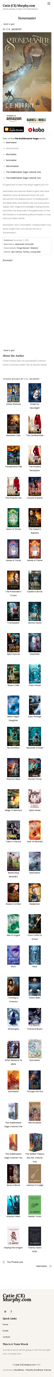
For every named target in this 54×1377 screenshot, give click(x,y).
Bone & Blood (13, 1185)
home (5, 1324)
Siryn (13, 966)
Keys (34, 966)
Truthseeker (13, 622)
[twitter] (5, 1311)
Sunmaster (13, 1091)
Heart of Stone (13, 529)
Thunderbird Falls (13, 466)
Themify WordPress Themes (38, 1370)
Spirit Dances (13, 654)
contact (6, 1337)
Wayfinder (35, 654)
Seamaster (34, 872)
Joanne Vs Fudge (34, 1185)
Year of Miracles (35, 841)
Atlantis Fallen (13, 1216)
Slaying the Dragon (13, 1247)
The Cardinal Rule (34, 435)
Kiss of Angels (13, 935)
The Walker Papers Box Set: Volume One (34, 1157)
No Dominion (13, 747)
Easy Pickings (34, 716)
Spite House (35, 810)
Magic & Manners (13, 810)
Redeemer (35, 904)
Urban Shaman (13, 404)
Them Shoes (35, 685)
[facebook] (11, 1311)
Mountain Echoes (34, 747)
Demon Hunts (34, 622)
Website (34, 248)
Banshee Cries (13, 435)
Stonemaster (27, 18)
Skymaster (34, 1060)
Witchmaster (34, 1122)
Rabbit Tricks (34, 1216)
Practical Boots (34, 1028)
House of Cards (13, 560)
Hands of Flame (34, 560)
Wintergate (13, 1028)
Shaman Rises (13, 779)
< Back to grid (8, 24)
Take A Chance (13, 841)
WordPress (19, 1370)
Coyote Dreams (35, 497)
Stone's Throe (35, 779)
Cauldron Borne (34, 591)
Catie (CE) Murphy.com (25, 1364)
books (5, 1330)
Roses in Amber (13, 904)
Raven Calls (13, 685)
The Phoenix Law (13, 497)
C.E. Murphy (14, 29)
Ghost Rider (35, 997)
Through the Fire (35, 1091)
